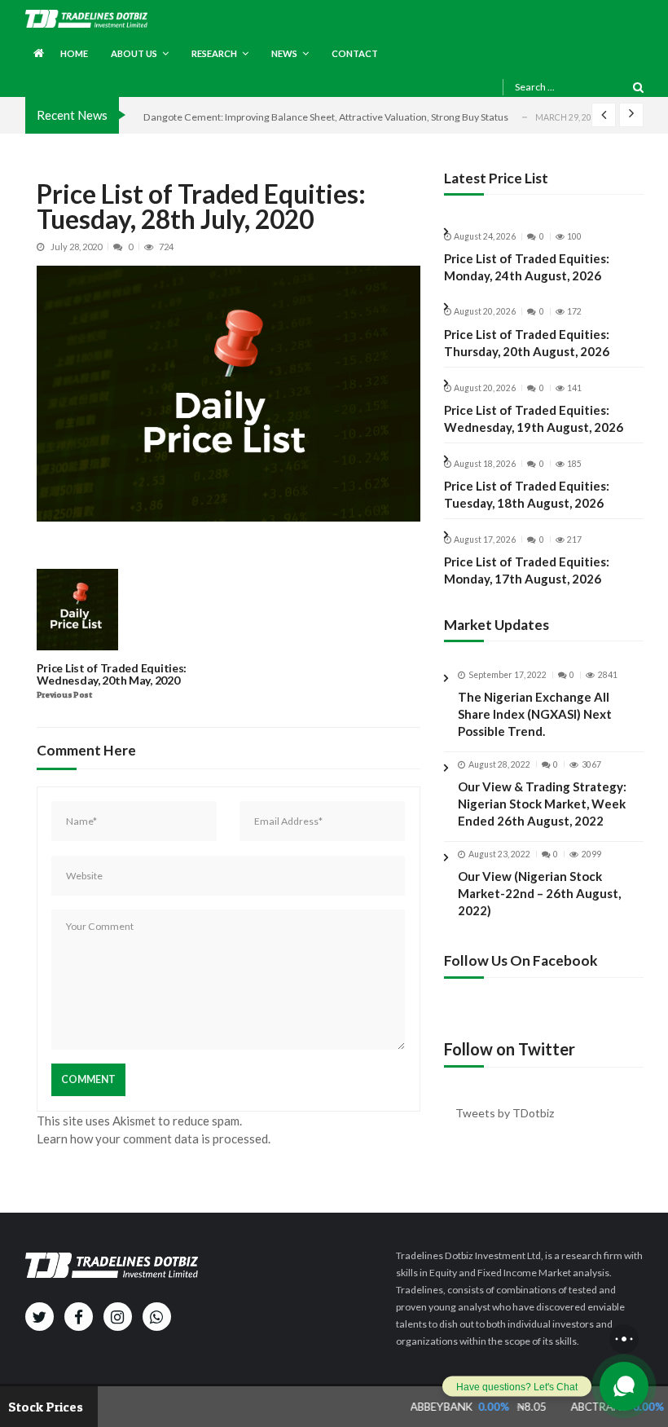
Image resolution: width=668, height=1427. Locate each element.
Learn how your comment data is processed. (153, 1138)
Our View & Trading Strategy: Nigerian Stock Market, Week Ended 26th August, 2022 (542, 803)
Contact (355, 53)
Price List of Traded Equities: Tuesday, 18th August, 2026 (526, 494)
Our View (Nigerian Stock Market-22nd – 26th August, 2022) (539, 893)
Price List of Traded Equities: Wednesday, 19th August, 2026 (533, 418)
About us (134, 53)
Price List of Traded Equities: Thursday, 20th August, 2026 (526, 343)
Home (74, 53)
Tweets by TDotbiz (504, 1113)
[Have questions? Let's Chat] (624, 1386)
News (284, 53)
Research (214, 53)
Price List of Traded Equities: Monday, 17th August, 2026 (526, 570)
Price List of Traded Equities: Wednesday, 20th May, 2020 (112, 675)
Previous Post (64, 695)
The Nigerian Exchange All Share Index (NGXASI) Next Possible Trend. (535, 713)
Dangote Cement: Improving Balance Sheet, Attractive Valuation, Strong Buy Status (325, 117)
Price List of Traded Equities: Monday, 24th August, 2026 (526, 267)
